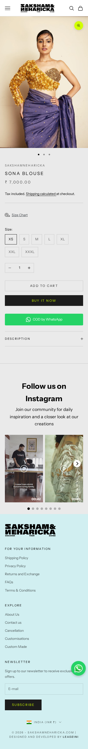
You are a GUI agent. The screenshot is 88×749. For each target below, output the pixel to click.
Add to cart (44, 286)
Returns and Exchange (22, 574)
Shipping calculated (41, 194)
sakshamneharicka (25, 165)
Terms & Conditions (20, 590)
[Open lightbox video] (24, 468)
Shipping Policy (16, 558)
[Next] (77, 463)
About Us (12, 614)
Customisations (17, 638)
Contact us (13, 622)
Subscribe (23, 705)
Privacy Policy (15, 566)
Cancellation (14, 630)
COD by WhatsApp (47, 319)
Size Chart (20, 215)
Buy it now (44, 300)
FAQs (9, 582)
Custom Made (16, 646)
